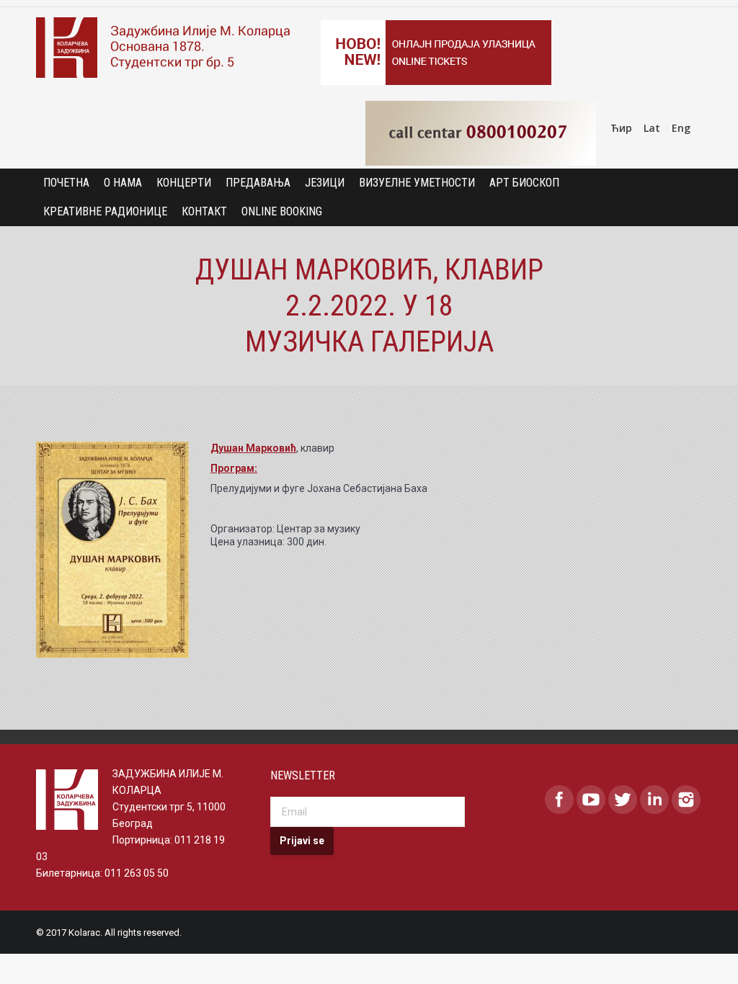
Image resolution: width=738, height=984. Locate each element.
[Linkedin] (654, 799)
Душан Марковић (253, 448)
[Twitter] (622, 799)
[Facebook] (559, 799)
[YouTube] (591, 799)
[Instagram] (686, 799)
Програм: (233, 468)
